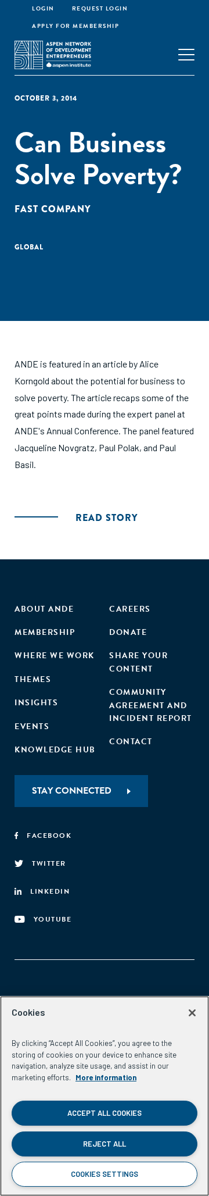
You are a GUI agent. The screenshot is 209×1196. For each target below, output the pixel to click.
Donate (128, 632)
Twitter (49, 863)
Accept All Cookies (104, 1113)
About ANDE (44, 609)
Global (29, 247)
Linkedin (50, 891)
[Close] (192, 1013)
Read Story (106, 517)
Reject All (104, 1143)
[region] (104, 1096)
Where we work (55, 655)
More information (105, 1077)
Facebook (49, 835)
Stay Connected (71, 791)
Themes (33, 679)
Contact (131, 742)
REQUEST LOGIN (100, 8)
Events (32, 726)
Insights (36, 703)
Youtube (53, 919)
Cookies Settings (104, 1174)
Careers (130, 609)
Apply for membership (75, 26)
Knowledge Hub (55, 750)
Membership (45, 632)
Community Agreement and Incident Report (150, 705)
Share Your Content (138, 661)
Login (43, 8)
